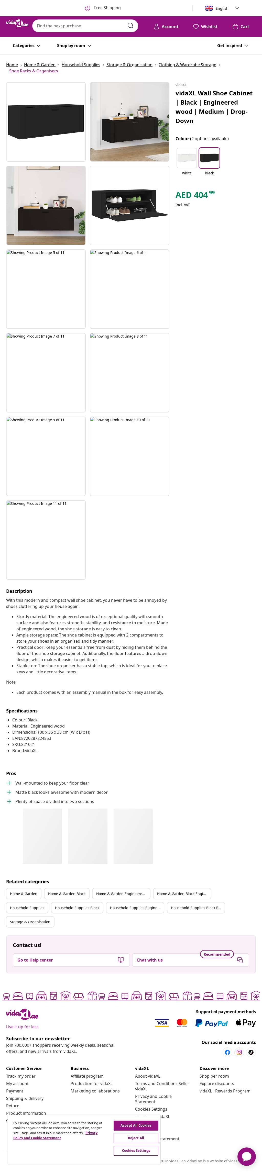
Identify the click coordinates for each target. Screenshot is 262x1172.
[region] (84, 1139)
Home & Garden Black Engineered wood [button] (184, 893)
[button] (187, 165)
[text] (195, 196)
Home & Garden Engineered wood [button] (123, 893)
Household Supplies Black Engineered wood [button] (198, 907)
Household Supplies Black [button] (77, 907)
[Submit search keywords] (130, 25)
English (222, 8)
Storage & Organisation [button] (30, 921)
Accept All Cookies (136, 1125)
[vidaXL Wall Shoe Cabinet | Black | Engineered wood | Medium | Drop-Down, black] (46, 122)
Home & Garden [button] (23, 893)
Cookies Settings (151, 1109)
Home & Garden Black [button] (66, 893)
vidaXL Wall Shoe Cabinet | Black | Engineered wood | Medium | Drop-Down (214, 107)
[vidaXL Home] (17, 23)
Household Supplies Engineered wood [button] (137, 907)
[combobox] (85, 25)
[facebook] (227, 1052)
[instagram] (239, 1052)
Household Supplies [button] (27, 907)
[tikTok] (251, 1052)
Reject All (136, 1138)
